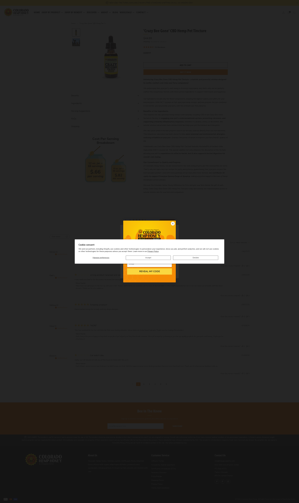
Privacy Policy (153, 251)
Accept (148, 257)
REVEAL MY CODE (149, 271)
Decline (196, 257)
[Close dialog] (173, 224)
